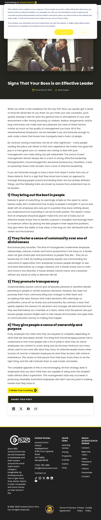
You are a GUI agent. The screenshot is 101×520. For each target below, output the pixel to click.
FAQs (64, 467)
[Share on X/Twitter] (21, 409)
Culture (85, 468)
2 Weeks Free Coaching (21, 390)
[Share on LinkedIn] (14, 409)
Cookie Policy (88, 509)
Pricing (65, 452)
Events (65, 463)
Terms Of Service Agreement (67, 509)
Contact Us (40, 473)
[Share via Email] (36, 409)
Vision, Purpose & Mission (87, 461)
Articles (65, 459)
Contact (86, 476)
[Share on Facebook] (28, 409)
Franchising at (19, 2)
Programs (66, 456)
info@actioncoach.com (46, 468)
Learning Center (66, 446)
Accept (64, 32)
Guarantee (87, 472)
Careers (85, 447)
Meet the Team (86, 453)
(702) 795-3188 (42, 465)
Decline (84, 32)
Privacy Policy (80, 509)
